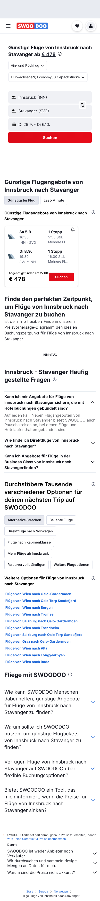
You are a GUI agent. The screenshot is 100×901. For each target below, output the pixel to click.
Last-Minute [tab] (54, 200)
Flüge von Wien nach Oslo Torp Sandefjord (40, 601)
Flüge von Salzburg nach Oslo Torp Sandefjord (44, 635)
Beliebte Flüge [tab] (61, 520)
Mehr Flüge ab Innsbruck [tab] (28, 553)
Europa (43, 891)
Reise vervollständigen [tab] (26, 564)
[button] (8, 26)
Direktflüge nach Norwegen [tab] (30, 531)
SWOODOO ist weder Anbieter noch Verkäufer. (40, 853)
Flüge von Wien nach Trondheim (32, 628)
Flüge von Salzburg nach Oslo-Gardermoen (41, 621)
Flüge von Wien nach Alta (26, 648)
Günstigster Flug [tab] (21, 200)
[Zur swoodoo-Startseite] (32, 26)
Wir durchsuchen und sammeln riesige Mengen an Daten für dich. (42, 863)
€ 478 (49, 54)
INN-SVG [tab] (50, 355)
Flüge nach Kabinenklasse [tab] (29, 542)
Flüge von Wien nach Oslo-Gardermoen (38, 594)
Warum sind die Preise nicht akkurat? (41, 872)
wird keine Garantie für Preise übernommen (36, 839)
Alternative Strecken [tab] (24, 520)
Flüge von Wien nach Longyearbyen (35, 655)
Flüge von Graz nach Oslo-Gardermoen (38, 641)
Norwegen (61, 891)
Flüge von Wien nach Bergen (29, 607)
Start (29, 891)
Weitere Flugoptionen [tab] (71, 564)
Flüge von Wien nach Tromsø (29, 614)
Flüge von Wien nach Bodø (27, 662)
